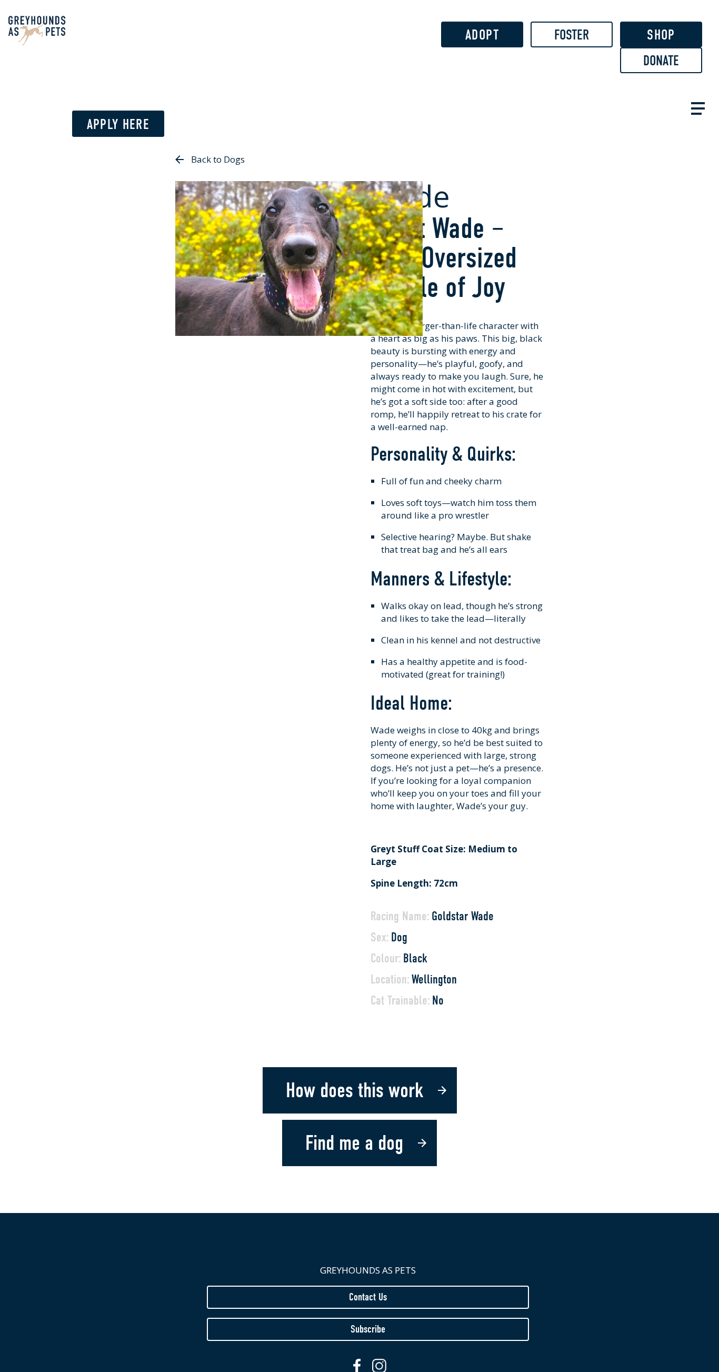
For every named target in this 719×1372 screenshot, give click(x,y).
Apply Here (118, 124)
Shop (661, 34)
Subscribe (368, 1329)
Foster (571, 34)
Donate (661, 60)
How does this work (354, 1090)
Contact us (368, 1296)
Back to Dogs (218, 159)
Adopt (482, 34)
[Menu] (695, 107)
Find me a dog (354, 1143)
